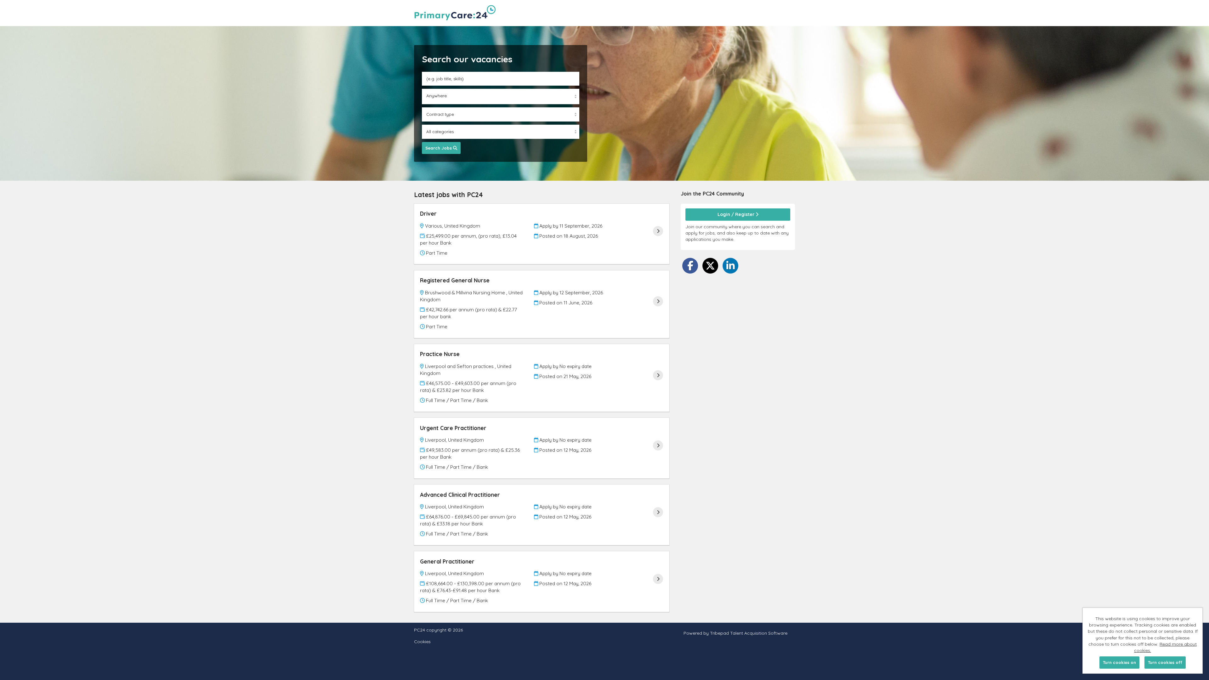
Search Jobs (439, 147)
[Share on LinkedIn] (730, 266)
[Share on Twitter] (710, 266)
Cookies (422, 641)
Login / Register (737, 214)
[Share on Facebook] (690, 266)
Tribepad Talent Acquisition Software (748, 633)
